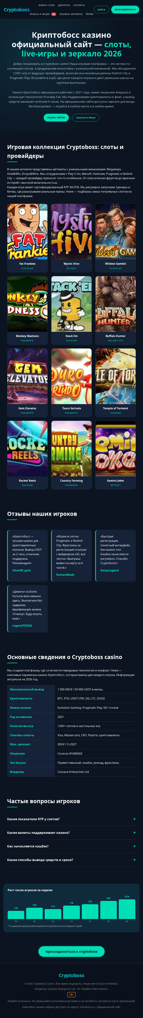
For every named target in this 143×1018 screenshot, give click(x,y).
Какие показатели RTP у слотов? (33, 819)
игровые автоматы (71, 14)
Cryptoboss (16, 9)
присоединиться (125, 9)
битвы (90, 14)
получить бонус (86, 117)
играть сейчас (56, 117)
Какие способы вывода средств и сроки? (40, 860)
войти (101, 9)
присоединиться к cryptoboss (71, 951)
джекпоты (64, 5)
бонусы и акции (42, 14)
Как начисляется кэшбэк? (27, 846)
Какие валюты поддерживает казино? (38, 833)
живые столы (47, 5)
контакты (79, 5)
